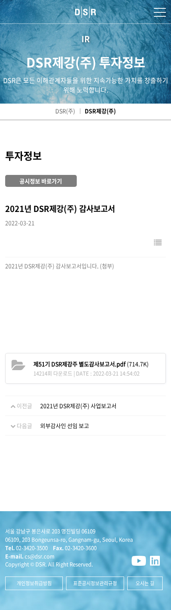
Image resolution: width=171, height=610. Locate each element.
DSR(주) (65, 111)
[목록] (158, 242)
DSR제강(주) (100, 111)
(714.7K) (91, 364)
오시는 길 (145, 583)
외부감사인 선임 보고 (64, 426)
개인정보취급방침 (34, 583)
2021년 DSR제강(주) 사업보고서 (78, 406)
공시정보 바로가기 (40, 181)
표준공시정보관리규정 (95, 583)
